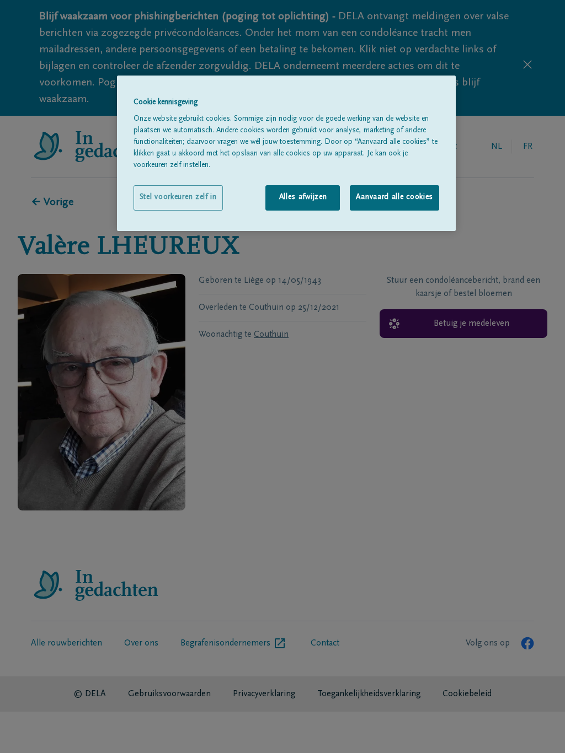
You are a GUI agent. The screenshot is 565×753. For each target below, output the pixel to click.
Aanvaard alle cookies (394, 197)
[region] (286, 153)
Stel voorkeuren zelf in (178, 197)
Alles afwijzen (303, 197)
